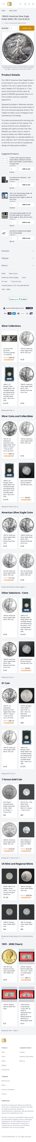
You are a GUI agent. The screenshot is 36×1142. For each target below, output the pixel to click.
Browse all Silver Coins (10, 507)
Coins (24, 277)
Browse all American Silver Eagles (14, 587)
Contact (22, 1052)
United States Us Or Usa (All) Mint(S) (15, 285)
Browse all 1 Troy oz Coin (11, 858)
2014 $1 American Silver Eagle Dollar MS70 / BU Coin (9, 573)
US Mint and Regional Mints (17, 863)
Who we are (6, 1081)
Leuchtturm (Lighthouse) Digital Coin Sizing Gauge (20, 232)
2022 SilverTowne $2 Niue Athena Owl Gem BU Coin (26, 483)
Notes (4, 1061)
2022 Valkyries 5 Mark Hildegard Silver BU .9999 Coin (25, 843)
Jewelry (4, 1065)
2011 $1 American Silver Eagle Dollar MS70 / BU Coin (26, 573)
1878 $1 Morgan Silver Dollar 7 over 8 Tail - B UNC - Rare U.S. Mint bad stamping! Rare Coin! (25, 712)
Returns (22, 1061)
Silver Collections (11, 325)
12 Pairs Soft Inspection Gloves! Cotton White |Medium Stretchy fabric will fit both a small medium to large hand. (21, 161)
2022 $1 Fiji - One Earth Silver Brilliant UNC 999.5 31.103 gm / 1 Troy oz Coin (26, 806)
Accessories (5, 1070)
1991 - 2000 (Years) (12, 944)
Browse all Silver (8, 410)
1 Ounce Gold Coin (12, 779)
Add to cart (27, 28)
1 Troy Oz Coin (15, 281)
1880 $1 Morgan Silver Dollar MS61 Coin (9, 924)
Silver (4, 273)
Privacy (4, 1094)
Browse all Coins (8, 677)
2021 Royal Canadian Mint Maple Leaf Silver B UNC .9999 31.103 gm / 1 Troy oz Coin (9, 807)
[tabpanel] (18, 51)
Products (5, 1048)
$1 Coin (4, 281)
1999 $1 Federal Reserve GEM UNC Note (9, 1007)
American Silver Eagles (10, 277)
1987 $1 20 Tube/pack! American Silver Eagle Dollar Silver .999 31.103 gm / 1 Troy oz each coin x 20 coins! (9, 445)
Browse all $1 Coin (9, 773)
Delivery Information (26, 1056)
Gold (3, 1052)
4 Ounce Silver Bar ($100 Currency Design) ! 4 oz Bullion (9, 351)
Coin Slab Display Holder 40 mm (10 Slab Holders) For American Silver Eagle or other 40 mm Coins (21, 215)
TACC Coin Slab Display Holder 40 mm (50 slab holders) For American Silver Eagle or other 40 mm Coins (21, 196)
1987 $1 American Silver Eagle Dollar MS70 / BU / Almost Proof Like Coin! (9, 539)
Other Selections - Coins (15, 592)
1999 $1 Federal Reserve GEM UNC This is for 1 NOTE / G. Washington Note (26, 971)
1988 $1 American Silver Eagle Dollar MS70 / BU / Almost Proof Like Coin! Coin (26, 388)
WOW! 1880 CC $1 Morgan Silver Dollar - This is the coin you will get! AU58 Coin (9, 890)
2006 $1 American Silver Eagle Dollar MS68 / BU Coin (9, 842)
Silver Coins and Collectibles (17, 416)
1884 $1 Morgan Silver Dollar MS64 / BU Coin (26, 888)
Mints (3, 1085)
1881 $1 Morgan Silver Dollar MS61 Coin (26, 924)
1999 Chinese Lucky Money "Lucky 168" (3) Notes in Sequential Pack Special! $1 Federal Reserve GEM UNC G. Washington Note (26, 1012)
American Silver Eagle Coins (17, 512)
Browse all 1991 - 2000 (10, 1030)
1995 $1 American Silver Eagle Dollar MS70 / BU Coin (26, 350)
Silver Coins (13, 273)
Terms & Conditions (8, 1089)
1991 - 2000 (6, 289)
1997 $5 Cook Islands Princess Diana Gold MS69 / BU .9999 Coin (9, 970)
